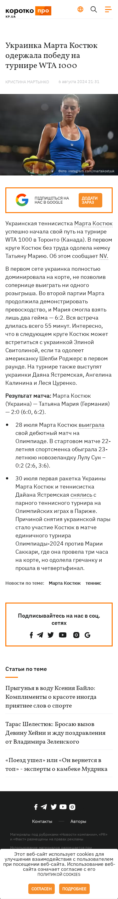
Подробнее (74, 888)
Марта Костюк (93, 223)
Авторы (78, 821)
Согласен (41, 888)
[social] (31, 635)
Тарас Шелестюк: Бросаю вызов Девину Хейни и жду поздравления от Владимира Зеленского (55, 733)
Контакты (42, 821)
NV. (103, 255)
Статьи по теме (26, 668)
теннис (93, 583)
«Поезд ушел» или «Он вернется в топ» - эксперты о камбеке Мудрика (56, 765)
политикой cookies (59, 874)
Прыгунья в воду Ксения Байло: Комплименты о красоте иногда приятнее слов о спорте (51, 697)
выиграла (91, 424)
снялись (81, 494)
